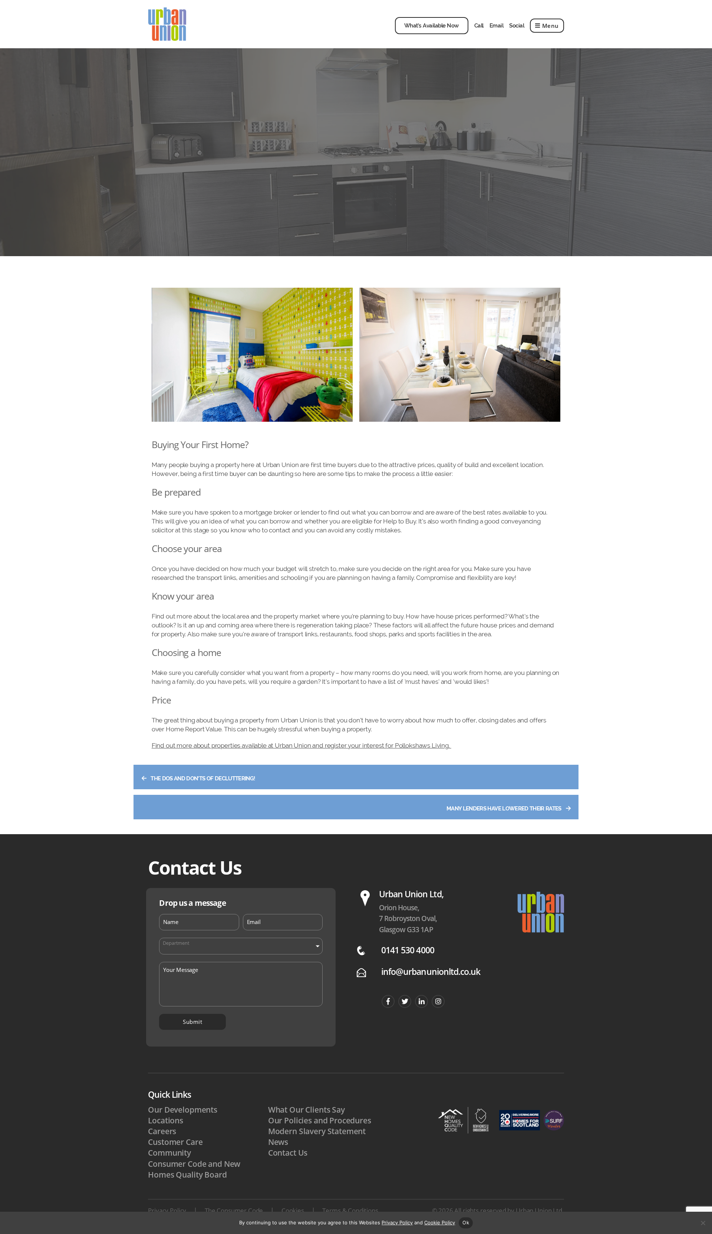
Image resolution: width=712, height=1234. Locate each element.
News (278, 1142)
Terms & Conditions (350, 1210)
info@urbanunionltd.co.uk (430, 971)
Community (169, 1153)
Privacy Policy (167, 1210)
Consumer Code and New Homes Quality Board (194, 1169)
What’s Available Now (431, 25)
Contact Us (288, 1153)
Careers (162, 1131)
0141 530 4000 (407, 950)
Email (497, 25)
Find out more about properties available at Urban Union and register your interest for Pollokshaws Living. (301, 745)
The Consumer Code (234, 1210)
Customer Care (175, 1142)
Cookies (292, 1210)
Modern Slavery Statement (317, 1131)
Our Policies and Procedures (319, 1120)
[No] (702, 1223)
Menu (550, 25)
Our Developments (182, 1109)
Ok (465, 1222)
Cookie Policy (439, 1222)
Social (516, 25)
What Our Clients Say (306, 1109)
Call (479, 25)
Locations (165, 1120)
